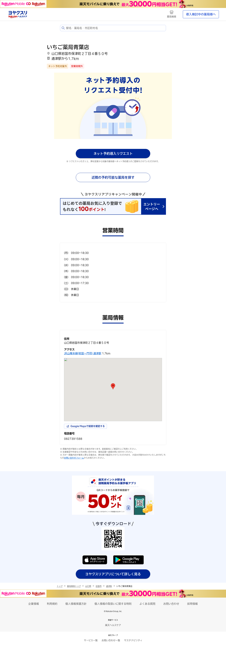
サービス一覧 (91, 640)
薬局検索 (171, 16)
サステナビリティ (133, 640)
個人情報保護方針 (76, 603)
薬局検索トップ (74, 586)
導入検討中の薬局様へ (201, 14)
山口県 (88, 586)
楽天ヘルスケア (113, 625)
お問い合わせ (171, 603)
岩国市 (99, 586)
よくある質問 (147, 603)
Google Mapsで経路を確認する (87, 426)
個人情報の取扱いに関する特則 (113, 603)
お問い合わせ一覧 (111, 640)
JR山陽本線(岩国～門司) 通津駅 (82, 353)
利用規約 (52, 603)
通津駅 (109, 586)
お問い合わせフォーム (74, 458)
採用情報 (192, 603)
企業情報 (33, 603)
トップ (60, 586)
